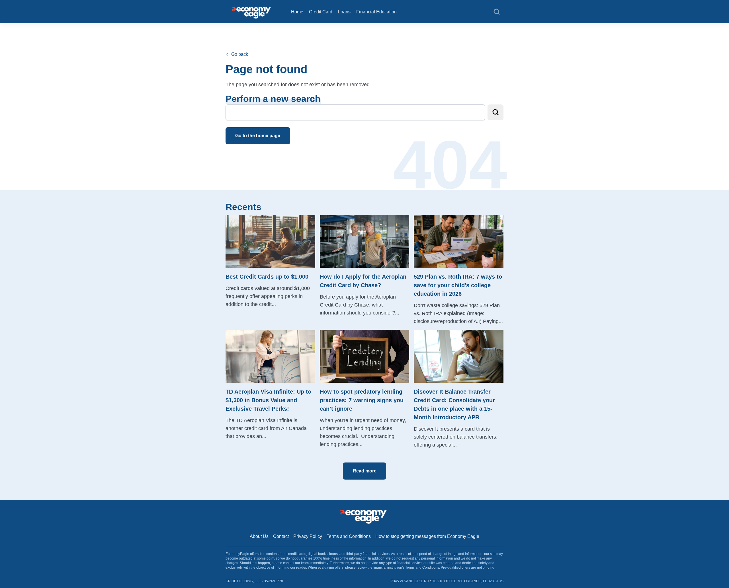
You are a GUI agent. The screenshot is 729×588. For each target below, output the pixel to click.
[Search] (496, 12)
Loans (344, 11)
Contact (281, 536)
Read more (364, 470)
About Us (259, 536)
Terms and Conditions (349, 536)
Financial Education (376, 11)
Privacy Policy (307, 536)
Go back (239, 54)
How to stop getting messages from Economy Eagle (427, 536)
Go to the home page (257, 135)
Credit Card (320, 11)
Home (297, 11)
